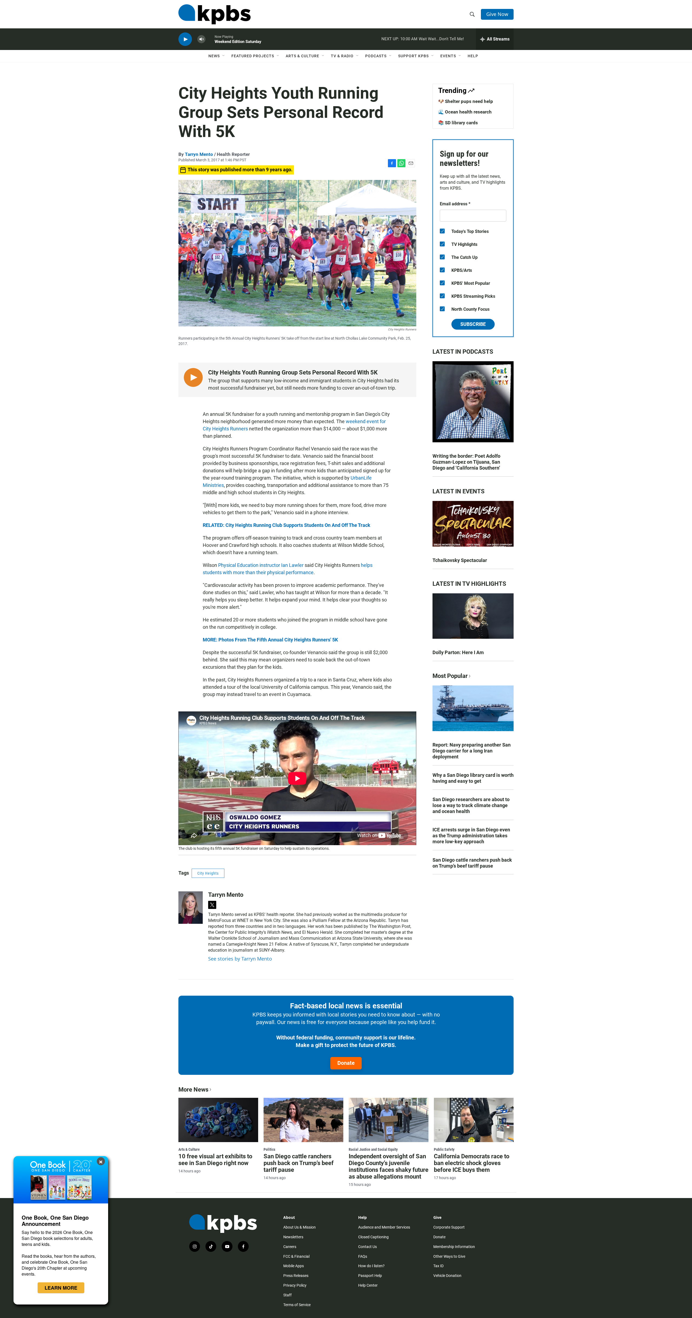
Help (473, 56)
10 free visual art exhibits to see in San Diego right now (215, 1159)
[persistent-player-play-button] (185, 39)
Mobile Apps (293, 1266)
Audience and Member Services (384, 1227)
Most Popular (450, 676)
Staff (287, 1295)
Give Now (497, 14)
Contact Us (367, 1247)
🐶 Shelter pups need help (465, 101)
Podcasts (376, 56)
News (214, 56)
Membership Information (454, 1247)
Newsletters (293, 1237)
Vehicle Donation (447, 1275)
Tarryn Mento (199, 154)
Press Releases (295, 1275)
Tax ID (438, 1266)
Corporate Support (449, 1227)
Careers (289, 1247)
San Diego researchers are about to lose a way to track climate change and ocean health (471, 805)
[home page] (214, 14)
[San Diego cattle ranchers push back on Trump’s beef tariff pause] (303, 1120)
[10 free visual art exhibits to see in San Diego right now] (218, 1120)
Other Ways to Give (449, 1256)
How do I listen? (371, 1266)
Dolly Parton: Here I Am (458, 652)
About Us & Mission (299, 1227)
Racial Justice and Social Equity (373, 1149)
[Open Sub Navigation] (224, 56)
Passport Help (370, 1275)
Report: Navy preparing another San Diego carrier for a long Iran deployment (471, 751)
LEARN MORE (61, 1287)
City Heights (208, 873)
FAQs (362, 1256)
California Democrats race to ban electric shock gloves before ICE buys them (471, 1163)
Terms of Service (297, 1305)
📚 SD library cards (458, 122)
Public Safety (444, 1149)
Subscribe (473, 324)
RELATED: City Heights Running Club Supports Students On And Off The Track (286, 525)
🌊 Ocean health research (465, 112)
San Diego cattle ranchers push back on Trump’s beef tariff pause (472, 863)
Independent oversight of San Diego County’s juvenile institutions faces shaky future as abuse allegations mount (388, 1166)
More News (193, 1089)
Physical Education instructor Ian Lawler (261, 565)
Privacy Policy (295, 1285)
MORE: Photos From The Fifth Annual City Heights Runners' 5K (270, 640)
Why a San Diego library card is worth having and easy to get (473, 778)
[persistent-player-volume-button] (201, 39)
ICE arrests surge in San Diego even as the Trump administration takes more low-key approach (471, 835)
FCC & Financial (296, 1256)
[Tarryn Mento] (190, 907)
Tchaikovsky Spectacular (459, 560)
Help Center (368, 1285)
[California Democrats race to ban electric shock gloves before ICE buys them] (474, 1120)
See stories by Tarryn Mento (240, 958)
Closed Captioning (373, 1237)
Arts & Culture (302, 56)
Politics (269, 1149)
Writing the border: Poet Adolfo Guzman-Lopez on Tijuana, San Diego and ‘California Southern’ (466, 462)
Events (448, 56)
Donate (346, 1063)
